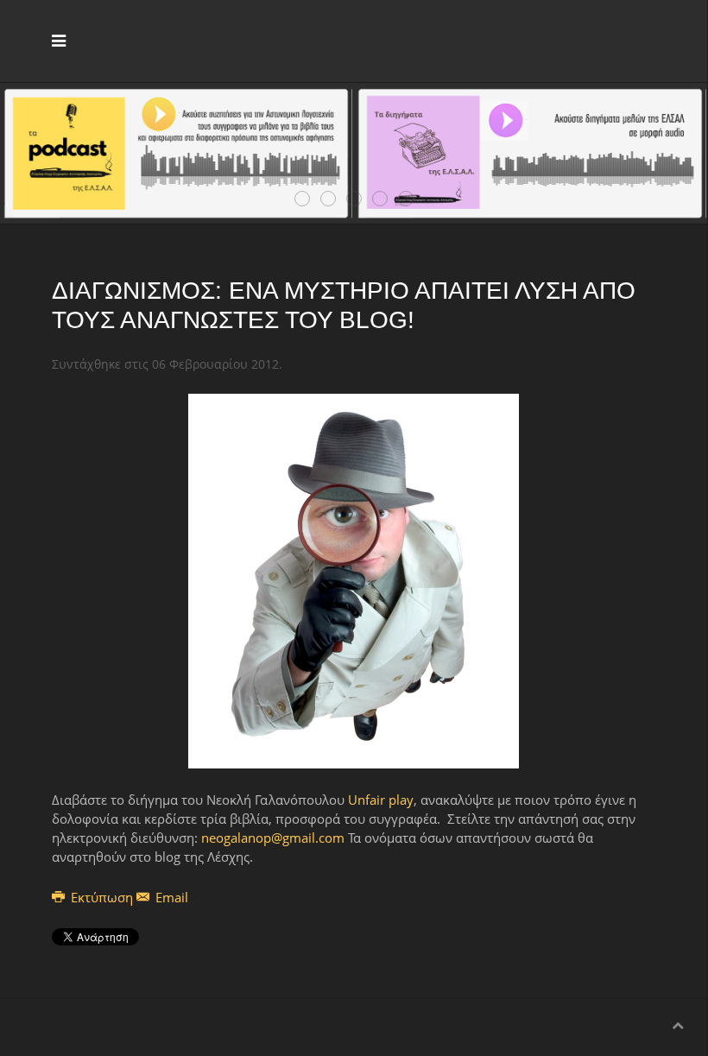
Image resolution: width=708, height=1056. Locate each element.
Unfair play (381, 799)
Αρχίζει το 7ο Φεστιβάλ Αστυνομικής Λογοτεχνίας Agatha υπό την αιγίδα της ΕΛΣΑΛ (361, 199)
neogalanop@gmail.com (273, 837)
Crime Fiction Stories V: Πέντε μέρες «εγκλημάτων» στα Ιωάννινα (335, 199)
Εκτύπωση (101, 897)
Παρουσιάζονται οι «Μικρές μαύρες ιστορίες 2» (387, 199)
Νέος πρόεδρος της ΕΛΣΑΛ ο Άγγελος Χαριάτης (309, 199)
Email (170, 897)
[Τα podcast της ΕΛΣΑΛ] (176, 151)
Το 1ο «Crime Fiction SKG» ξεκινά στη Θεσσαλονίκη (413, 199)
